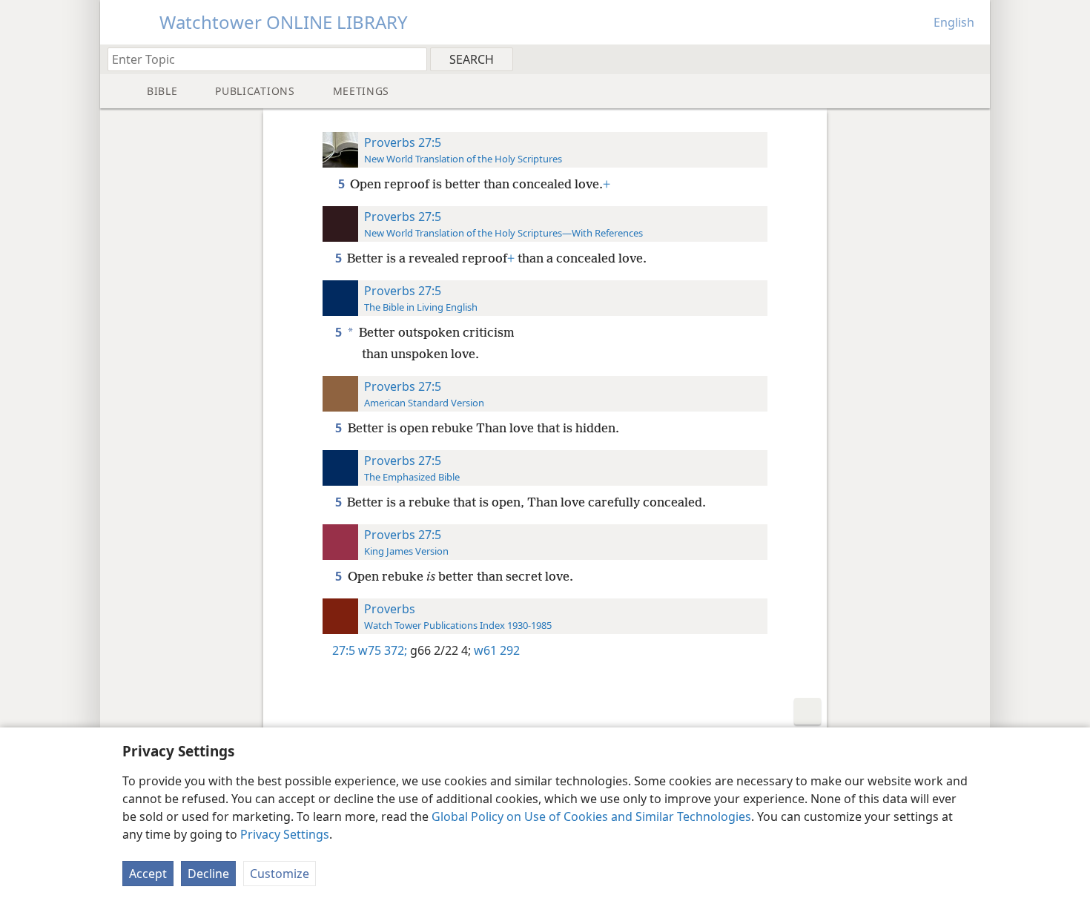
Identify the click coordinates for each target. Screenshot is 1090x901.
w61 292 (495, 650)
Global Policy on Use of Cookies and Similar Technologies (591, 816)
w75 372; (382, 650)
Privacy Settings (284, 834)
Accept (148, 873)
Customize (279, 873)
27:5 (343, 650)
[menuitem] (973, 58)
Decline (208, 873)
